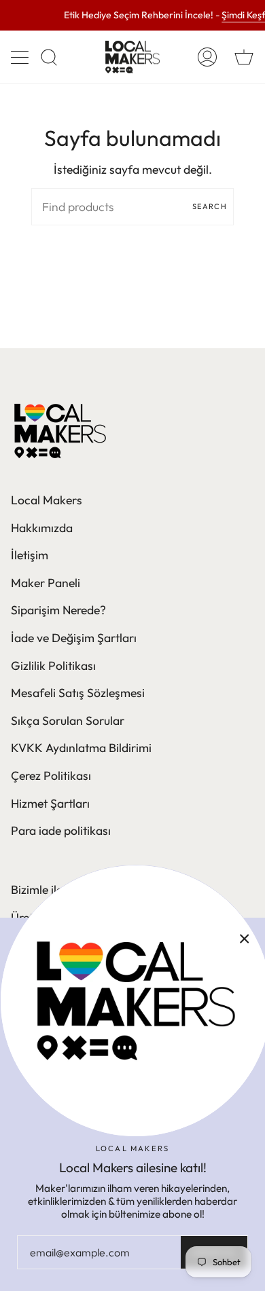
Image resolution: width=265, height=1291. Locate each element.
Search (209, 206)
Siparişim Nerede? (58, 610)
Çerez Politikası (51, 775)
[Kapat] (244, 938)
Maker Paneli (45, 583)
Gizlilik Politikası (53, 665)
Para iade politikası (61, 830)
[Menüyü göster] (21, 57)
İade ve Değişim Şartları (74, 638)
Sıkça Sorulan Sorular (67, 720)
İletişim (29, 555)
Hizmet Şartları (50, 803)
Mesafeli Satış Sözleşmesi (78, 692)
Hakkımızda (42, 528)
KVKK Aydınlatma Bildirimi (81, 747)
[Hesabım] (207, 57)
